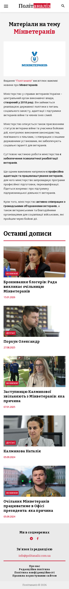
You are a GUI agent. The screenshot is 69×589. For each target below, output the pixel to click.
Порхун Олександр (22, 341)
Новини (12, 273)
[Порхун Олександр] (34, 321)
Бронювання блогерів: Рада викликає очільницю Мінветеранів (30, 286)
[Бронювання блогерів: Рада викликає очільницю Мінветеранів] (34, 261)
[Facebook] (37, 539)
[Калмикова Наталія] (34, 430)
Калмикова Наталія (22, 451)
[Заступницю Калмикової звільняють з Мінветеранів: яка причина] (34, 371)
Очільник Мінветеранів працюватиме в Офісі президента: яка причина (28, 506)
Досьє (10, 333)
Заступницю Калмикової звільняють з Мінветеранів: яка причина (34, 396)
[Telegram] (31, 539)
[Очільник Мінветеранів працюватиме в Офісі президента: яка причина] (34, 481)
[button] (61, 6)
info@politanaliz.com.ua (35, 555)
